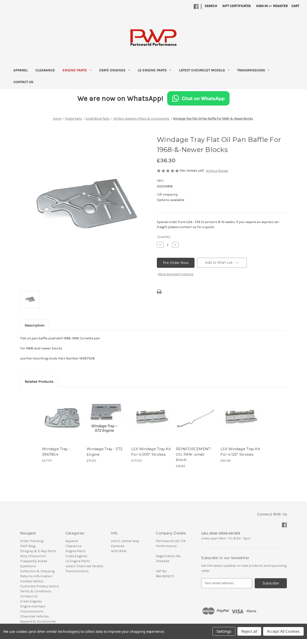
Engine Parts (75, 70)
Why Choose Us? (33, 556)
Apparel (20, 70)
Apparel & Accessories (38, 621)
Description (34, 325)
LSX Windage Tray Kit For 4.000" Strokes (151, 452)
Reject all (249, 631)
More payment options (176, 274)
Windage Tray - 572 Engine (105, 452)
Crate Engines (112, 70)
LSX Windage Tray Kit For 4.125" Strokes (240, 452)
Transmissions (251, 70)
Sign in (262, 6)
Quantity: (164, 237)
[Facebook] (196, 6)
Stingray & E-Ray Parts (38, 551)
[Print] (159, 291)
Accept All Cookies (283, 631)
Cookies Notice (31, 581)
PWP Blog (27, 546)
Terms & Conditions (35, 591)
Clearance (45, 70)
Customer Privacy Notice (39, 586)
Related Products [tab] (39, 381)
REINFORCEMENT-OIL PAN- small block (194, 454)
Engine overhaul (32, 606)
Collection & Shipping (37, 571)
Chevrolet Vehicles (34, 616)
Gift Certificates (236, 6)
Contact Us (23, 82)
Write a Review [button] (217, 171)
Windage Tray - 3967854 (56, 452)
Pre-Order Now (62, 422)
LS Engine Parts (152, 70)
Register (280, 6)
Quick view (58, 414)
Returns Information (36, 576)
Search (211, 6)
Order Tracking (31, 541)
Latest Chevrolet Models (202, 70)
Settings (224, 631)
